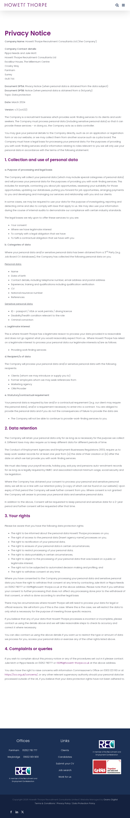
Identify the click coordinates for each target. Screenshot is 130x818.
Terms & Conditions (45, 803)
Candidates (65, 756)
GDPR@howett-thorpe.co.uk (72, 662)
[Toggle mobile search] (117, 5)
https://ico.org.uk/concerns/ (21, 674)
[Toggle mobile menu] (123, 5)
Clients (65, 750)
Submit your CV (65, 763)
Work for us (64, 776)
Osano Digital (111, 799)
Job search (65, 770)
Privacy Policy (64, 803)
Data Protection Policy (83, 803)
